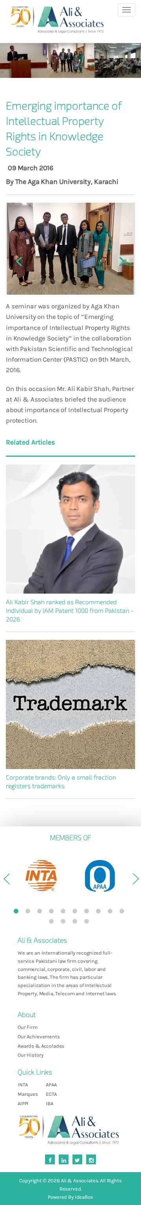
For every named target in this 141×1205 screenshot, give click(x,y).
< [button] (6, 882)
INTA (22, 1085)
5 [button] (65, 913)
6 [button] (76, 913)
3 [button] (41, 913)
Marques (28, 1094)
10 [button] (123, 913)
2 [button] (29, 913)
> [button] (135, 882)
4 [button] (53, 913)
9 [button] (112, 913)
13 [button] (76, 923)
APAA (51, 1085)
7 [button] (88, 913)
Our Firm (28, 1027)
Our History (30, 1055)
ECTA (51, 1094)
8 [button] (100, 913)
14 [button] (88, 923)
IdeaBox (84, 1197)
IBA (49, 1103)
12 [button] (65, 923)
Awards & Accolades (41, 1046)
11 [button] (53, 923)
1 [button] (18, 913)
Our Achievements (39, 1036)
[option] (41, 876)
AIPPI (23, 1103)
